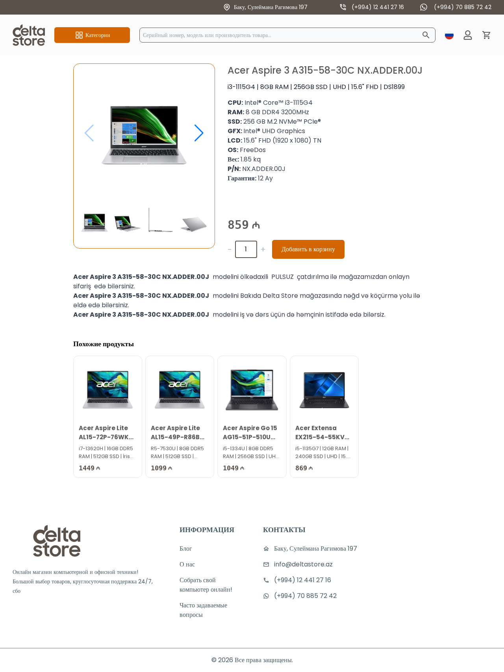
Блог (186, 548)
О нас (187, 564)
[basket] (486, 35)
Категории (97, 35)
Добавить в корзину (308, 249)
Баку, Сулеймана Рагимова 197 (271, 7)
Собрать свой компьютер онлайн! (206, 584)
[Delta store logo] (57, 541)
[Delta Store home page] (29, 35)
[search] (426, 35)
